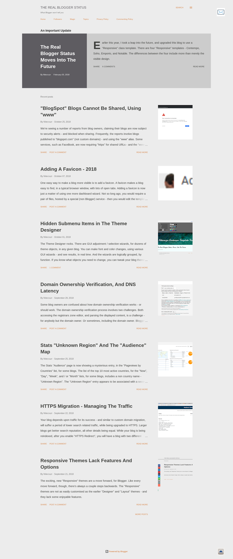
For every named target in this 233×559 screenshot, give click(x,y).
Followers (58, 19)
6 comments (108, 66)
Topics (86, 19)
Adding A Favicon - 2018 (68, 169)
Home (43, 19)
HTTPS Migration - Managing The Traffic (86, 406)
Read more (198, 66)
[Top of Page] (221, 552)
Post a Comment (57, 152)
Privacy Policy (102, 19)
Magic (72, 19)
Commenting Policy (124, 19)
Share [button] (96, 66)
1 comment (55, 268)
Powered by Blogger (118, 551)
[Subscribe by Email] (221, 12)
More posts (141, 514)
